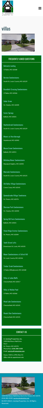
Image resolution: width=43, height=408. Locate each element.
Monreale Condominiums (12, 172)
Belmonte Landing (10, 66)
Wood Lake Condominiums (12, 301)
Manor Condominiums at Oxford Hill (16, 254)
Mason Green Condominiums (13, 148)
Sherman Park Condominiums (13, 207)
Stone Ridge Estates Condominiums (16, 231)
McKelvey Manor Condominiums (14, 160)
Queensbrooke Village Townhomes (15, 195)
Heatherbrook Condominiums (13, 125)
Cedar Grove (8, 101)
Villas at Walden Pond (11, 289)
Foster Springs (8, 113)
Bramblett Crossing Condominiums (15, 89)
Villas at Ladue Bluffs (11, 278)
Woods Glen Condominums (12, 313)
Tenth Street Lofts (10, 242)
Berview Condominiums (11, 77)
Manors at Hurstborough (12, 136)
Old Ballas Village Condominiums (15, 183)
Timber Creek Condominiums (13, 266)
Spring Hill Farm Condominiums (14, 219)
